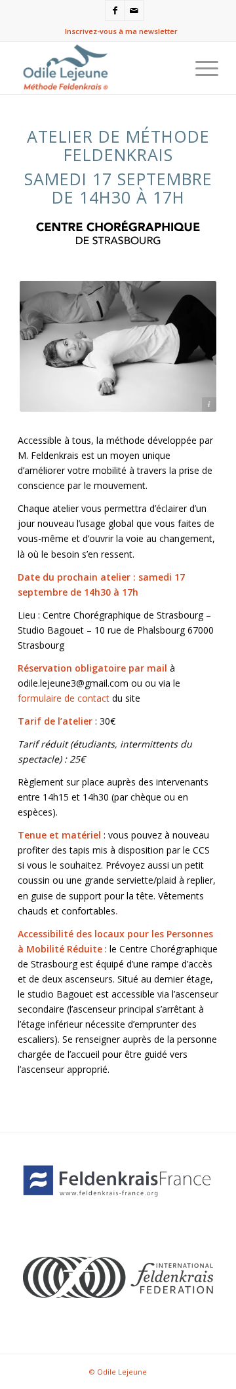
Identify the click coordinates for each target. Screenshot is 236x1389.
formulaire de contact (63, 698)
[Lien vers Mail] (134, 10)
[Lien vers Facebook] (115, 10)
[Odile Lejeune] (98, 68)
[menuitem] (121, 31)
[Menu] (200, 68)
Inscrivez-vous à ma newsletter (121, 31)
